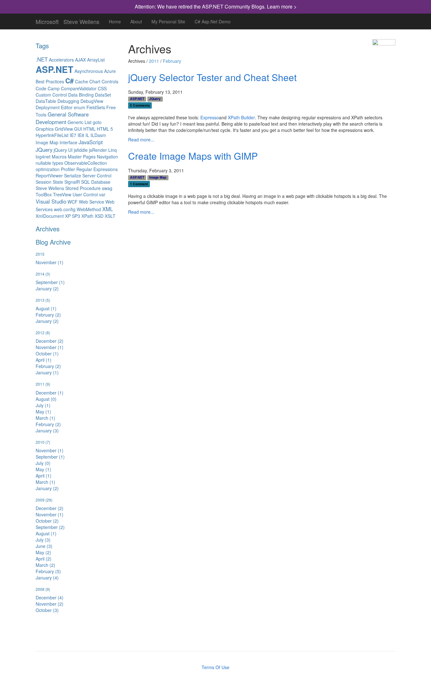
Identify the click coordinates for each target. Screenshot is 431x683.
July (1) (43, 405)
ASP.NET (54, 69)
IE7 (73, 135)
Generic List (80, 122)
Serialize (72, 175)
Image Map (47, 142)
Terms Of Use (215, 667)
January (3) (47, 430)
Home (115, 21)
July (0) (43, 463)
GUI (78, 129)
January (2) (47, 288)
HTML (89, 129)
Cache (81, 81)
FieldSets (95, 107)
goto (97, 122)
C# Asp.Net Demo (213, 21)
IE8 (81, 135)
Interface (68, 142)
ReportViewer (49, 175)
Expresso (209, 117)
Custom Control (51, 95)
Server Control (96, 175)
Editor (67, 107)
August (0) (46, 399)
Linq (112, 150)
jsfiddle (81, 150)
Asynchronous (88, 71)
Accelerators (61, 59)
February (172, 61)
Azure (110, 71)
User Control (85, 194)
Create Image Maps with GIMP (193, 156)
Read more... (141, 139)
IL (87, 135)
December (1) (49, 392)
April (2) (43, 558)
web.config (64, 209)
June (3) (44, 546)
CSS (102, 88)
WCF (73, 202)
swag (107, 188)
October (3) (47, 610)
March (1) (45, 418)
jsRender (98, 150)
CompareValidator (79, 88)
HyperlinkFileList (52, 135)
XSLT (110, 216)
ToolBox (44, 194)
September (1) (50, 282)
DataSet (103, 95)
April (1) (43, 360)
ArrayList (96, 59)
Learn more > (282, 6)
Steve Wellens (81, 20)
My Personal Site (168, 21)
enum (79, 107)
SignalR (72, 182)
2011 (154, 61)
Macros (59, 156)
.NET (42, 59)
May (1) (43, 411)
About (136, 21)
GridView (64, 129)
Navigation (107, 156)
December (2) (49, 341)
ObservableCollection (85, 163)
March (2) (45, 565)
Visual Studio (51, 201)
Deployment (48, 107)
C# (69, 80)
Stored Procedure (83, 188)
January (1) (47, 372)
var (102, 194)
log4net (43, 156)
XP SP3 (72, 216)
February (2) (48, 315)
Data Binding (81, 95)
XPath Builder (241, 117)
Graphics (45, 129)
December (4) (49, 597)
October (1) (47, 353)
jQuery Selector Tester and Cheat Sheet (212, 77)
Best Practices (50, 81)
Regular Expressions (97, 169)
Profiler (68, 169)
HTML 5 (105, 129)
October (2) (47, 521)
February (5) (48, 571)
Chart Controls (103, 81)
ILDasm (98, 135)
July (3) (43, 540)
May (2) (43, 552)
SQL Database (95, 182)
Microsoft (47, 20)
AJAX (80, 59)
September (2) (50, 527)
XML (107, 209)
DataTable (46, 101)
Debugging (68, 101)
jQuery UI (63, 150)
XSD (99, 216)
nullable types (49, 163)
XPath (87, 216)
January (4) (47, 577)
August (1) (46, 308)
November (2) (49, 604)
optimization (48, 169)
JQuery (44, 149)
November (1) (49, 262)
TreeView (62, 194)
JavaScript (91, 142)
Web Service (91, 202)
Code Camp (48, 88)
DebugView (91, 101)
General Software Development (62, 118)
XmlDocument (50, 216)
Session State (49, 182)
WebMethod (89, 209)
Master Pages (82, 156)
